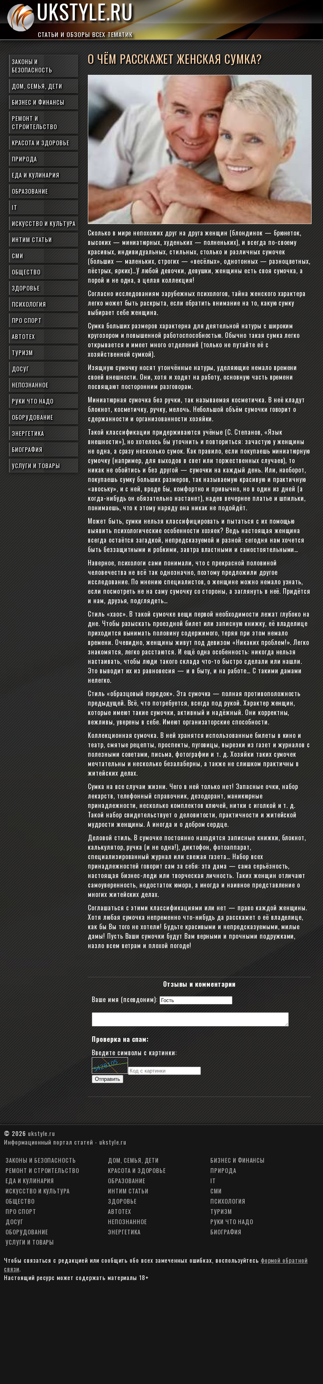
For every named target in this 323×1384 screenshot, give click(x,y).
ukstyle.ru (85, 14)
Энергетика (28, 433)
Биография (27, 449)
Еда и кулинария (35, 175)
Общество (26, 272)
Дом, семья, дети (37, 86)
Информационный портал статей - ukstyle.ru (65, 1142)
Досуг (20, 369)
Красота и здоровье (40, 143)
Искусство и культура (44, 223)
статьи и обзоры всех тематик (85, 34)
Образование (30, 191)
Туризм (22, 352)
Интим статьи (32, 239)
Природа (24, 159)
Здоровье (26, 288)
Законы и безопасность (32, 65)
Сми (17, 256)
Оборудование (32, 417)
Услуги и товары (35, 465)
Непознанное (30, 385)
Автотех (23, 336)
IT (14, 207)
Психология (29, 304)
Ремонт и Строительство (34, 122)
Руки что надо (32, 401)
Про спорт (27, 320)
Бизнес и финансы (38, 102)
